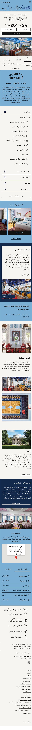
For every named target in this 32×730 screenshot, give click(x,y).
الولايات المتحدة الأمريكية (18, 644)
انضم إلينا (10, 8)
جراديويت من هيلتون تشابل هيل (22, 648)
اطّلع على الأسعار (11, 33)
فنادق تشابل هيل (17, 646)
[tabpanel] (16, 66)
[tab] (27, 59)
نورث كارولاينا (27, 646)
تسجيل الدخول (4, 8)
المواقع (29, 644)
